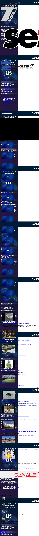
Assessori (34, 435)
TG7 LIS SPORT (7, 87)
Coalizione (35, 419)
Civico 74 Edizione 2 (7, 94)
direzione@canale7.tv (15, 487)
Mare (26, 405)
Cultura (3, 338)
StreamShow (6, 535)
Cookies (1, 533)
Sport (3, 368)
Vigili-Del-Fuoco (34, 405)
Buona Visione (6, 91)
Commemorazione (32, 329)
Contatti (3, 106)
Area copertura (4, 108)
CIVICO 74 (6, 92)
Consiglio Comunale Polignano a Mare (10, 98)
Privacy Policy (6, 533)
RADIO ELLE (6, 90)
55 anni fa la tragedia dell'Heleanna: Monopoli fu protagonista (15, 323)
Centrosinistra (26, 419)
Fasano (21, 344)
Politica (3, 429)
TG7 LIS (5, 78)
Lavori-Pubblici (30, 358)
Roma (21, 435)
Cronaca (3, 399)
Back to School (6, 102)
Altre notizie (4, 469)
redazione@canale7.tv (4, 531)
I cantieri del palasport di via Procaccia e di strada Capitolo (14, 446)
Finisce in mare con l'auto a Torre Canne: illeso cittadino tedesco (15, 401)
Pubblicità (6, 104)
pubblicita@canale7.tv (4, 532)
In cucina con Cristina (7, 103)
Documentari (6, 101)
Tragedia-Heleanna (26, 329)
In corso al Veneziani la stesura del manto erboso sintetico (14, 355)
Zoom (5, 97)
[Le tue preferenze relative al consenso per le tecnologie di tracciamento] (37, 534)
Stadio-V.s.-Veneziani (5, 359)
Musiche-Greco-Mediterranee (27, 344)
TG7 (3, 75)
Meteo (20, 468)
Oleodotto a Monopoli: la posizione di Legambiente (13, 385)
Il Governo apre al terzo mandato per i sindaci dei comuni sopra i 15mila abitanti (19, 431)
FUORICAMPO (7, 84)
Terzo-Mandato (25, 435)
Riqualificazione (25, 358)
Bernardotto (23, 374)
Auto (24, 405)
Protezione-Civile (31, 468)
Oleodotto (26, 390)
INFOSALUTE (7, 89)
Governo (29, 435)
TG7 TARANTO (7, 79)
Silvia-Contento (31, 419)
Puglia (23, 468)
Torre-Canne (29, 405)
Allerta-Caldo (26, 468)
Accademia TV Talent (8, 100)
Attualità (3, 321)
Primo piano (6, 95)
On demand (4, 76)
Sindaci (32, 435)
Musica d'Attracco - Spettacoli (9, 96)
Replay (5, 99)
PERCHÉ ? (6, 80)
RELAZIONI (6, 86)
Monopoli (21, 329)
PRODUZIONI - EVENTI (8, 85)
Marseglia (29, 390)
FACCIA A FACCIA (7, 83)
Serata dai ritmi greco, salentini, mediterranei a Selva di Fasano (15, 340)
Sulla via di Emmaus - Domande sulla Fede (11, 88)
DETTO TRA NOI (7, 82)
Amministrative (4, 420)
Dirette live (4, 107)
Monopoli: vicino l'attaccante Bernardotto (11, 370)
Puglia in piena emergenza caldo (9, 461)
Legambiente (22, 390)
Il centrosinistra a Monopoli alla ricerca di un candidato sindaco (15, 416)
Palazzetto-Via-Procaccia (32, 449)
